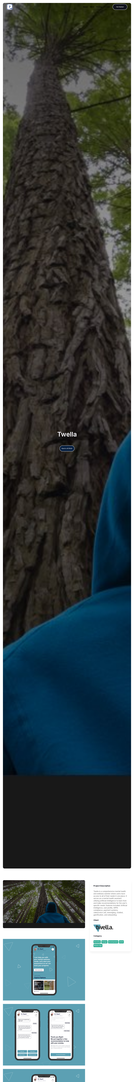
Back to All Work (67, 448)
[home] (11, 7)
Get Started (120, 7)
